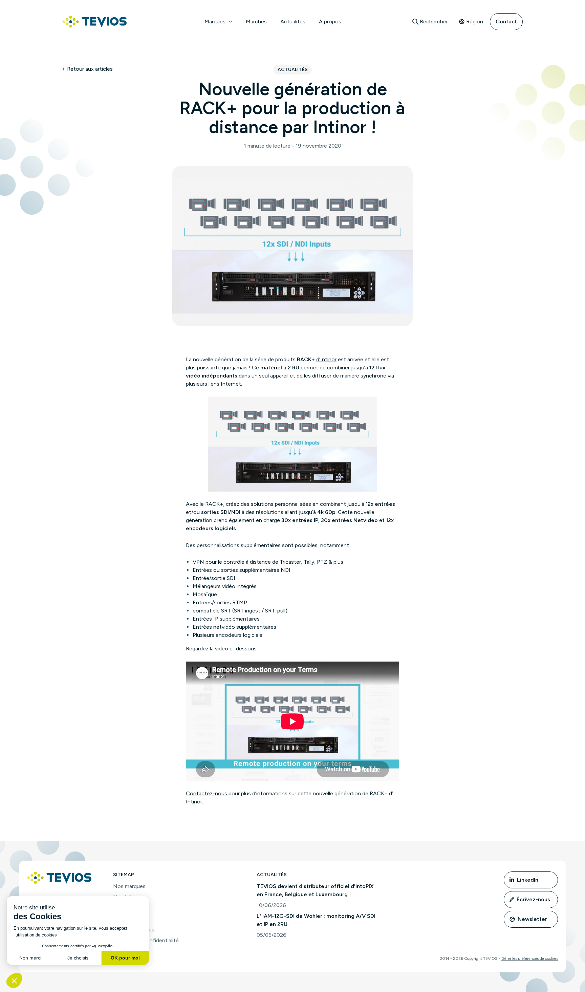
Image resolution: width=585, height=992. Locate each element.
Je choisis (77, 958)
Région (474, 21)
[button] (228, 21)
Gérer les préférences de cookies (529, 958)
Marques (214, 21)
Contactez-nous (206, 793)
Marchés (256, 21)
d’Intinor (326, 359)
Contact (506, 21)
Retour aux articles (90, 69)
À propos (330, 21)
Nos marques (129, 886)
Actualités (292, 21)
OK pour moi (125, 958)
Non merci (30, 958)
